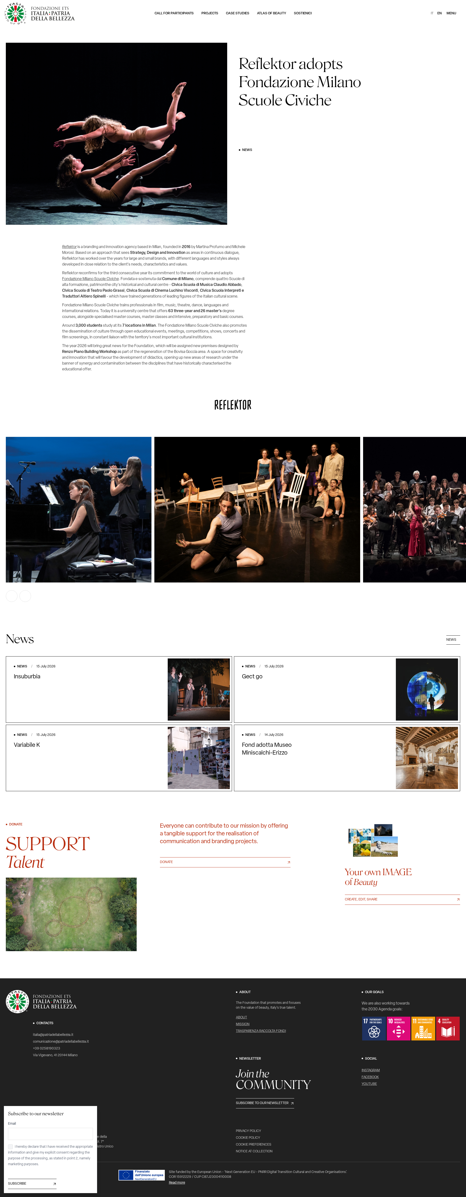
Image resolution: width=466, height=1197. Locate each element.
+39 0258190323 (46, 1048)
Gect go (252, 677)
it (432, 13)
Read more (177, 1183)
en (439, 13)
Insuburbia (27, 677)
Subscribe (17, 1184)
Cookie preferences (253, 1145)
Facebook (370, 1077)
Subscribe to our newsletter (262, 1103)
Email (12, 1124)
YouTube (369, 1084)
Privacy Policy (248, 1131)
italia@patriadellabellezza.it (53, 1035)
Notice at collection (254, 1151)
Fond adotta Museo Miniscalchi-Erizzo (267, 749)
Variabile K (27, 745)
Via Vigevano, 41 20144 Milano (55, 1055)
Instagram (371, 1070)
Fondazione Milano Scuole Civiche (90, 279)
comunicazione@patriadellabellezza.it (61, 1042)
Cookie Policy (248, 1138)
